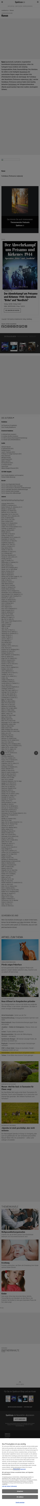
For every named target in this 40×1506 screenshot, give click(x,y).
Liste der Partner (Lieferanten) (9, 1486)
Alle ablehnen (20, 1497)
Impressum (23, 1469)
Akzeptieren (20, 1491)
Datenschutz (16, 1469)
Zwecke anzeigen (20, 1502)
